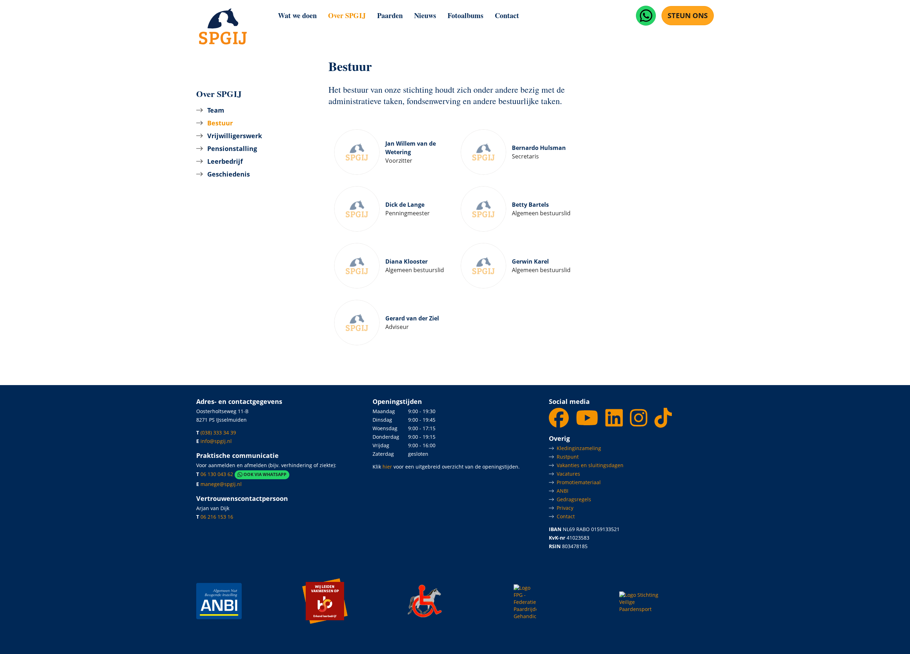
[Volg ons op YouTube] (588, 423)
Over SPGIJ (347, 15)
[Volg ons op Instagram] (639, 423)
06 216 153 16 (216, 516)
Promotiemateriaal (579, 482)
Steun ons (688, 15)
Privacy (565, 507)
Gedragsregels (574, 499)
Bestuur (220, 123)
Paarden (390, 15)
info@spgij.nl (216, 441)
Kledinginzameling (579, 448)
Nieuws (425, 15)
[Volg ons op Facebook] (559, 423)
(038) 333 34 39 (218, 432)
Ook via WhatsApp (264, 475)
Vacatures (568, 473)
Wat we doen (297, 15)
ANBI (562, 490)
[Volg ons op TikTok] (663, 423)
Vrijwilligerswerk (234, 135)
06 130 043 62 (216, 474)
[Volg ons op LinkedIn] (614, 423)
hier (387, 466)
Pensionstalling (232, 148)
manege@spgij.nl (221, 484)
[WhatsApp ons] (646, 16)
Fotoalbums (465, 15)
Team (215, 110)
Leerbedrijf (225, 161)
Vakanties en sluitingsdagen (590, 465)
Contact (507, 15)
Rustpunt (568, 456)
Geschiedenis (228, 174)
